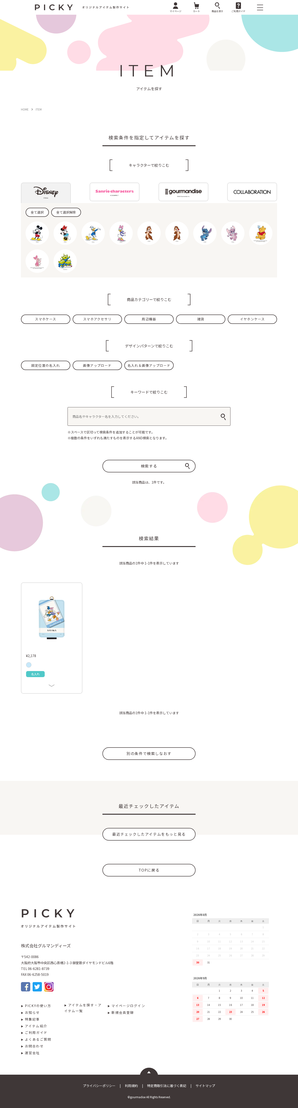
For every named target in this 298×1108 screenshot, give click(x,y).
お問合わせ (34, 1046)
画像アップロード (97, 365)
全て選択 (37, 212)
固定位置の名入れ (45, 365)
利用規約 (131, 1085)
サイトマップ (205, 1085)
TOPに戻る (149, 870)
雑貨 (200, 319)
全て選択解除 (66, 212)
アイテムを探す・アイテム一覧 (83, 1008)
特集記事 (32, 1019)
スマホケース (45, 319)
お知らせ (32, 1012)
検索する (149, 466)
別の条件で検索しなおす (149, 753)
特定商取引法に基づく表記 (166, 1085)
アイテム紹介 (36, 1026)
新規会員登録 (123, 1012)
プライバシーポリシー (99, 1085)
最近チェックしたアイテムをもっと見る (149, 834)
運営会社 (32, 1052)
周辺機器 (149, 319)
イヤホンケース (252, 319)
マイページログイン (128, 1005)
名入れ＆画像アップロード (149, 365)
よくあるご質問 (38, 1039)
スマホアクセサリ (97, 319)
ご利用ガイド (36, 1032)
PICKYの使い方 (38, 1005)
